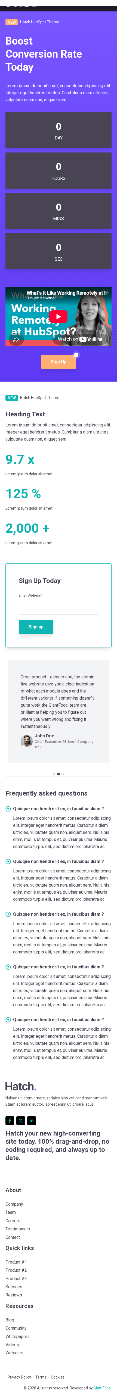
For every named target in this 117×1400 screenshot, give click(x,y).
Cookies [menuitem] (57, 1377)
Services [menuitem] (13, 1286)
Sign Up (58, 361)
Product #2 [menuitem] (16, 1270)
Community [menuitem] (16, 1328)
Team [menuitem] (10, 1212)
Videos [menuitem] (12, 1344)
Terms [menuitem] (41, 1377)
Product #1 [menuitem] (16, 1262)
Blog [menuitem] (9, 1320)
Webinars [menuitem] (14, 1352)
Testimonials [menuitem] (17, 1228)
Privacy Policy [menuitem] (19, 1377)
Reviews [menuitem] (13, 1295)
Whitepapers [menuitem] (17, 1336)
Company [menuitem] (14, 1204)
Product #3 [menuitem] (16, 1278)
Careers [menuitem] (12, 1220)
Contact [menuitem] (12, 1237)
